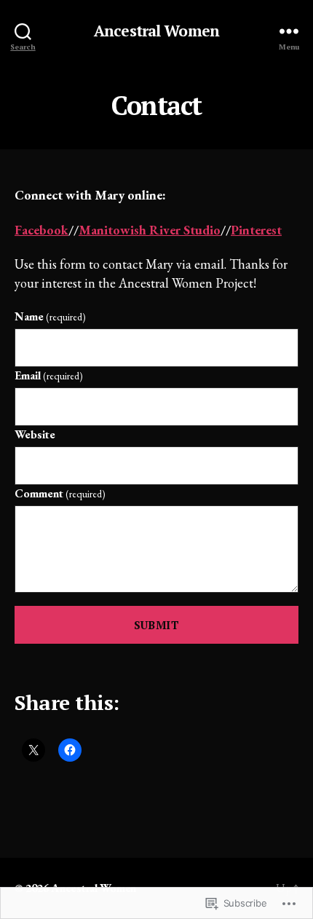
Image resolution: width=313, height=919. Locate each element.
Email (49, 375)
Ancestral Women (156, 31)
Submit (157, 625)
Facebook (41, 229)
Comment (60, 493)
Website (35, 434)
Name (50, 316)
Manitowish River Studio (150, 229)
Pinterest (256, 229)
